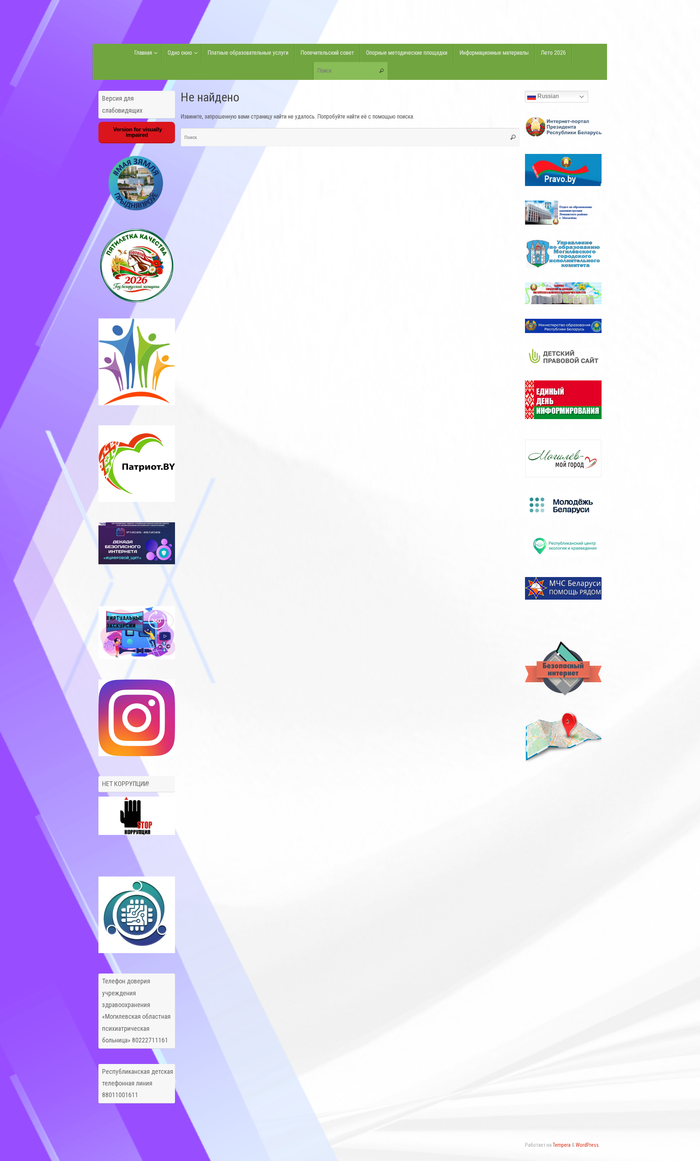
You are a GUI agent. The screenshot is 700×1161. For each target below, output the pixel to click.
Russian (547, 96)
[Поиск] (382, 71)
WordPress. (588, 1145)
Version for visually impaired (137, 132)
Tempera (562, 1145)
